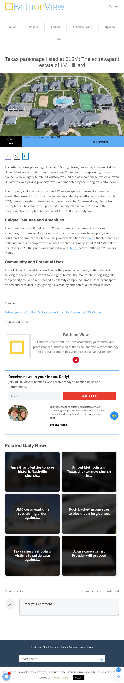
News (53, 137)
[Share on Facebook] (8, 156)
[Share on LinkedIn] (25, 156)
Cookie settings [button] (61, 677)
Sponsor (73, 647)
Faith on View (32, 137)
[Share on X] (17, 156)
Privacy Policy (86, 647)
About (46, 647)
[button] (111, 6)
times (74, 248)
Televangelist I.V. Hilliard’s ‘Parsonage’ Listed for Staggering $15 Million (53, 312)
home (91, 238)
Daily (48, 137)
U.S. (59, 137)
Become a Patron (59, 647)
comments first (108, 591)
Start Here (36, 647)
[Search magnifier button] (101, 658)
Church (42, 137)
